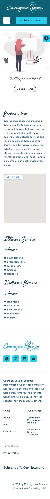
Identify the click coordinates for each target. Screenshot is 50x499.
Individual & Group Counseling (33, 432)
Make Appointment (31, 20)
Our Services (34, 410)
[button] (46, 38)
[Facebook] (6, 358)
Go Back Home (25, 88)
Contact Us (9, 431)
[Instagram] (15, 358)
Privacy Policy (11, 453)
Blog (5, 424)
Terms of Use (10, 446)
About (6, 417)
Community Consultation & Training (35, 420)
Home (6, 410)
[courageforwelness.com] (25, 7)
